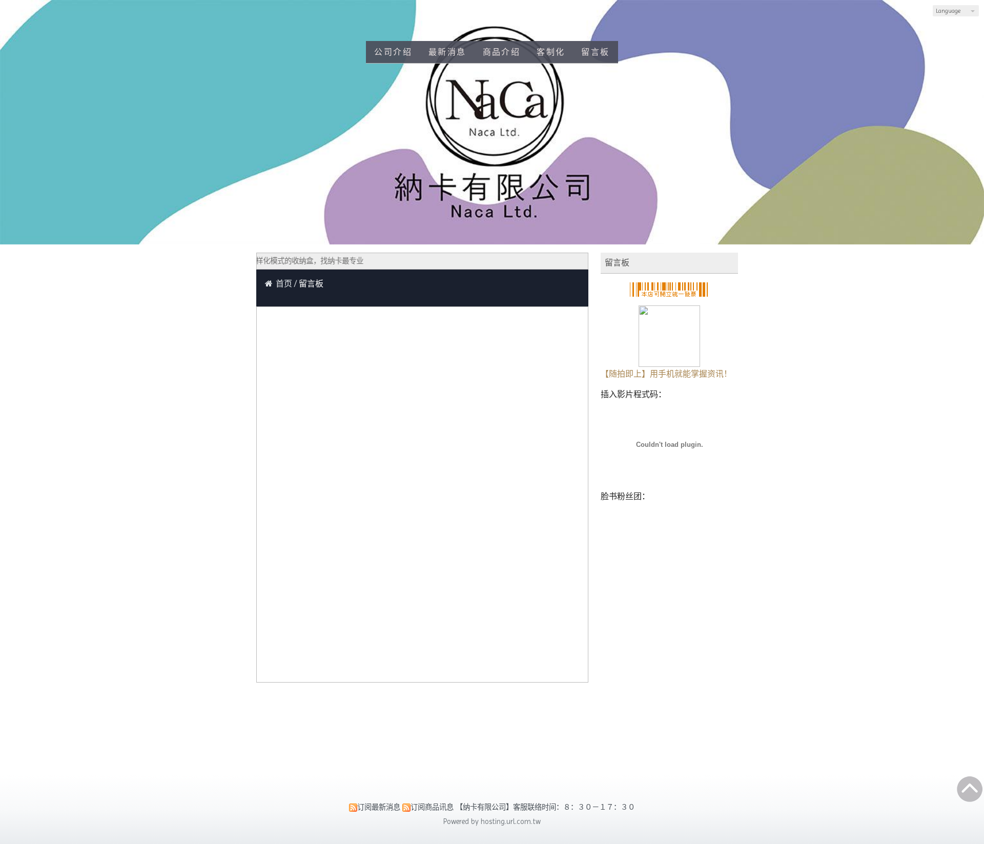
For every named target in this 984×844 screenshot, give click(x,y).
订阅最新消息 (378, 807)
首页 (284, 284)
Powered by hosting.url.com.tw (492, 821)
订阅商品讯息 (432, 807)
